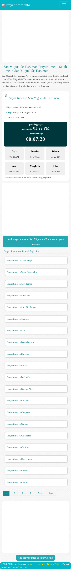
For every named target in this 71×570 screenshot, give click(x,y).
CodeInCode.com (19, 567)
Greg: (9, 112)
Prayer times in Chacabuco (19, 459)
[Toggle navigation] (64, 4)
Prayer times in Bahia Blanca (20, 342)
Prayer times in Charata (17, 482)
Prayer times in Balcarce (18, 354)
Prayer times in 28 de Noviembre (22, 272)
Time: (9, 117)
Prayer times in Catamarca (19, 435)
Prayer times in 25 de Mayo (19, 260)
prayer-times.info (37, 564)
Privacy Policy (54, 564)
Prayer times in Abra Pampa (19, 283)
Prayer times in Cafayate (18, 400)
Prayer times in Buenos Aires (20, 389)
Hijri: (9, 107)
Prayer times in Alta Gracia (19, 295)
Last (51, 493)
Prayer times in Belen (17, 365)
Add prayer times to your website (35, 557)
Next (40, 493)
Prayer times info (17, 5)
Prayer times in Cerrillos (18, 447)
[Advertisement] (35, 36)
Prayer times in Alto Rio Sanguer (22, 307)
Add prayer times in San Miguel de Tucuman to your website (35, 242)
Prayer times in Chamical (18, 470)
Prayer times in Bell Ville (18, 377)
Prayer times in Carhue (17, 424)
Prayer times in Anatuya (18, 319)
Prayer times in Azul (16, 330)
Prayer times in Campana (18, 412)
